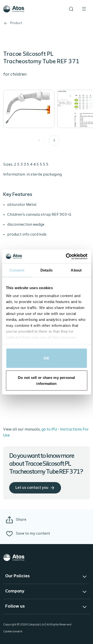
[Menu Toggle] (84, 9)
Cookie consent (12, 631)
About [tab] (76, 270)
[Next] (54, 140)
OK (46, 358)
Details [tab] (46, 270)
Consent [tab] (16, 270)
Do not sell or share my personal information (46, 380)
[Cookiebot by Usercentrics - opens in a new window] (66, 256)
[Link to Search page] (71, 9)
